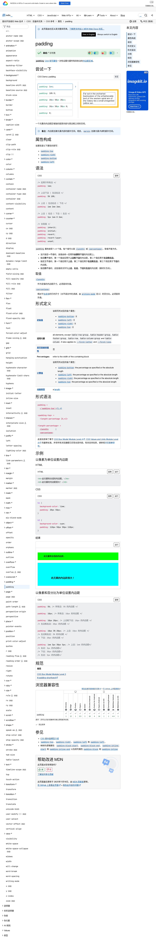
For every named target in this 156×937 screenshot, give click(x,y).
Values (7, 930)
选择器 (7, 906)
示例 (130, 54)
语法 (130, 42)
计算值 (40, 373)
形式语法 (132, 50)
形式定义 (132, 46)
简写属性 (53, 61)
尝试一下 (132, 34)
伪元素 (7, 920)
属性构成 (132, 38)
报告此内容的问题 (71, 785)
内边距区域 (88, 61)
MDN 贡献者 (78, 781)
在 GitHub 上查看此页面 (48, 785)
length (57, 389)
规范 (130, 58)
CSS (47, 61)
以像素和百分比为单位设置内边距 (58, 593)
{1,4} (59, 408)
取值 (38, 274)
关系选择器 (9, 910)
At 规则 (7, 925)
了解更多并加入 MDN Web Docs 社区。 (87, 29)
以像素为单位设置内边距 (52, 459)
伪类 (6, 915)
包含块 (46, 294)
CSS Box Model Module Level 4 (68, 439)
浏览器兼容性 (133, 62)
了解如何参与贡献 (45, 774)
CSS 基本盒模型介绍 (49, 738)
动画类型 (41, 389)
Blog (123, 15)
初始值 (40, 320)
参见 (130, 66)
